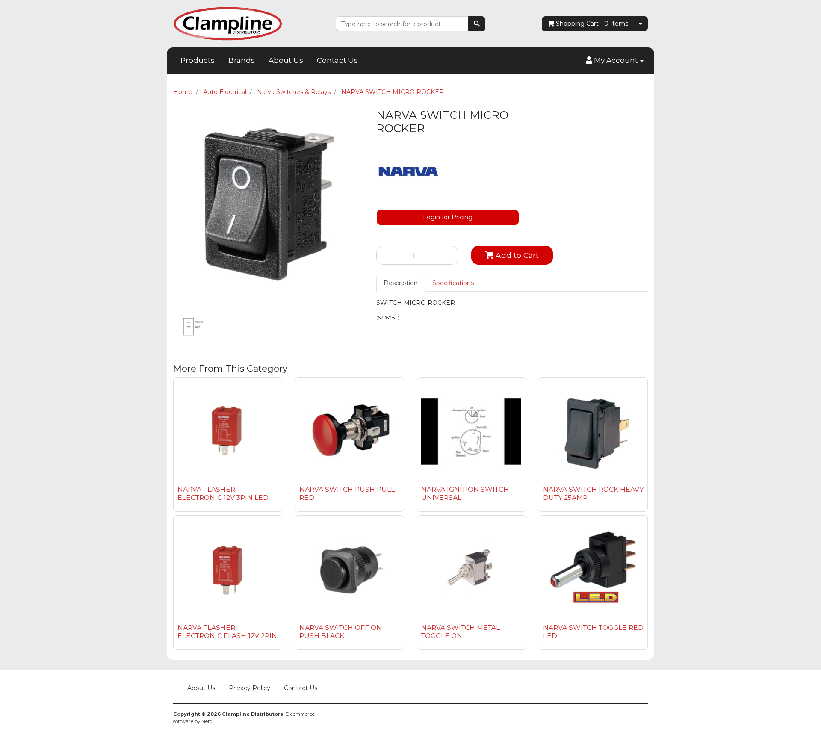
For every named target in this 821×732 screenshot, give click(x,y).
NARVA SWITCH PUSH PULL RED (347, 493)
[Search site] (476, 23)
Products (197, 60)
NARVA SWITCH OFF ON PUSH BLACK (340, 631)
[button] (614, 61)
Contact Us (337, 60)
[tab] (400, 283)
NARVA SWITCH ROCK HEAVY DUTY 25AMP (593, 493)
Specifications (453, 283)
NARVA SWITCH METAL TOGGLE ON (460, 631)
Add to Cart (516, 255)
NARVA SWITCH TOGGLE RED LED (593, 631)
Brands (241, 60)
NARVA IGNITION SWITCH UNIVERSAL (465, 493)
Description (401, 283)
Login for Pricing (448, 217)
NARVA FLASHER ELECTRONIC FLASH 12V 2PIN (227, 631)
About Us (286, 60)
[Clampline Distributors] (227, 23)
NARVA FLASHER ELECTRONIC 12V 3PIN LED (223, 493)
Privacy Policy (249, 688)
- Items (592, 23)
